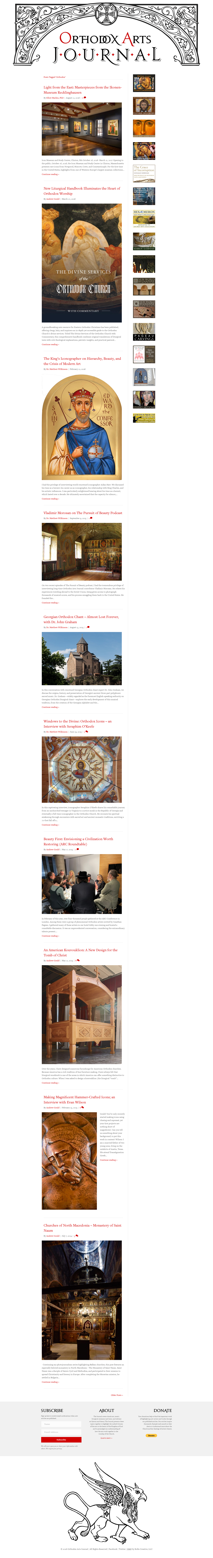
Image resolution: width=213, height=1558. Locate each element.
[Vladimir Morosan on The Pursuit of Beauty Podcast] (82, 551)
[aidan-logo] (144, 128)
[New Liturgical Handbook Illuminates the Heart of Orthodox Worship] (82, 262)
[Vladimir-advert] (144, 105)
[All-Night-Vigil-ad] (144, 195)
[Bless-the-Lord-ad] (144, 263)
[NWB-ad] (144, 286)
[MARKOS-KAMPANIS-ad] (144, 241)
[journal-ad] (144, 331)
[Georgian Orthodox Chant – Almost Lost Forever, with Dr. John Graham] (82, 658)
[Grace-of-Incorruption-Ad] (144, 173)
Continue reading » (50, 174)
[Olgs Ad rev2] (144, 82)
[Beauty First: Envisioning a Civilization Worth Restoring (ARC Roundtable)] (82, 883)
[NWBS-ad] (144, 309)
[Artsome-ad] (144, 399)
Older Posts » (117, 1395)
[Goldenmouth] (144, 417)
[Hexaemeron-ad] (144, 218)
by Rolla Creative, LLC (139, 1549)
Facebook (113, 1549)
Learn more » (106, 1437)
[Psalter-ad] (144, 354)
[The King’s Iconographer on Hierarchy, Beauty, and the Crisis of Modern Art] (82, 426)
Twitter (122, 1549)
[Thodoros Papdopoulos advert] (144, 150)
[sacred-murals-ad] (144, 376)
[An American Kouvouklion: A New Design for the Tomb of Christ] (82, 1014)
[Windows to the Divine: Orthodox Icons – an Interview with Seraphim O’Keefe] (82, 769)
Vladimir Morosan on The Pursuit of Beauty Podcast (83, 512)
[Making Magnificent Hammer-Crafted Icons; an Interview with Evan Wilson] (69, 1160)
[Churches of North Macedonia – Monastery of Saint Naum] (82, 1300)
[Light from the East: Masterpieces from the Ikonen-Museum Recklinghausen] (82, 128)
